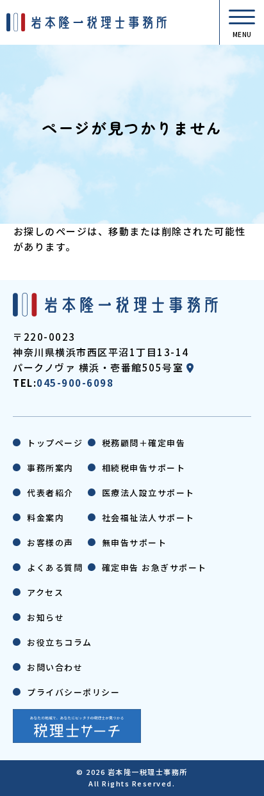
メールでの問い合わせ (43, 776)
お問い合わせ (55, 667)
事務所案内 (50, 468)
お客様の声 (50, 542)
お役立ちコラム (59, 642)
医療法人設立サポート (148, 493)
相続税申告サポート (144, 468)
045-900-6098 (75, 382)
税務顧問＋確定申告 (144, 443)
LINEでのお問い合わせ (132, 776)
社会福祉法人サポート (148, 517)
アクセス (45, 592)
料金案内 (45, 517)
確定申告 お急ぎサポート (154, 567)
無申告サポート (134, 542)
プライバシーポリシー (73, 692)
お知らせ (45, 617)
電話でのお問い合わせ (220, 776)
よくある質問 (55, 567)
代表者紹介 (50, 493)
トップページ (55, 443)
